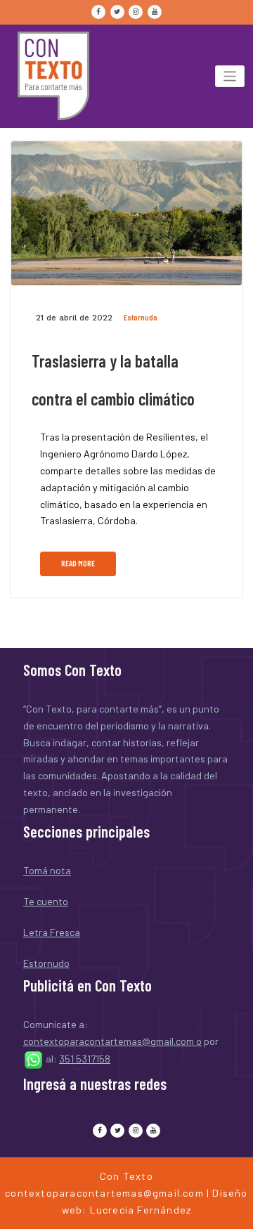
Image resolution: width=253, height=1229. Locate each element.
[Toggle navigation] (230, 76)
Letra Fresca (51, 932)
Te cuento (45, 901)
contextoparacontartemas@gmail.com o (112, 1041)
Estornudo (140, 317)
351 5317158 (84, 1059)
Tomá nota (47, 870)
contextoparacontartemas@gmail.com (104, 1193)
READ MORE (78, 563)
